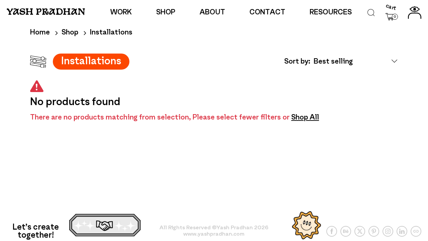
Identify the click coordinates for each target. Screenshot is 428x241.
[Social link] (331, 231)
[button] (392, 12)
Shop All (305, 117)
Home (40, 32)
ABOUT (212, 12)
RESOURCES (331, 12)
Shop (70, 32)
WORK (121, 12)
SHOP (165, 12)
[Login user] (414, 12)
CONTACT (267, 12)
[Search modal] (371, 12)
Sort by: (297, 61)
